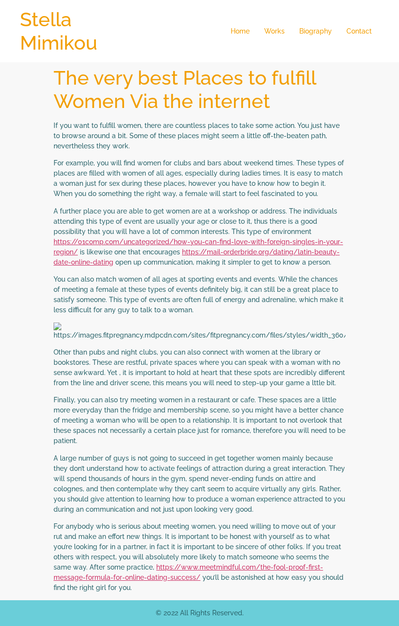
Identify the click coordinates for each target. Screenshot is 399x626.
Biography (315, 31)
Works (274, 31)
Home (240, 31)
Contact (359, 31)
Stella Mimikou (58, 31)
